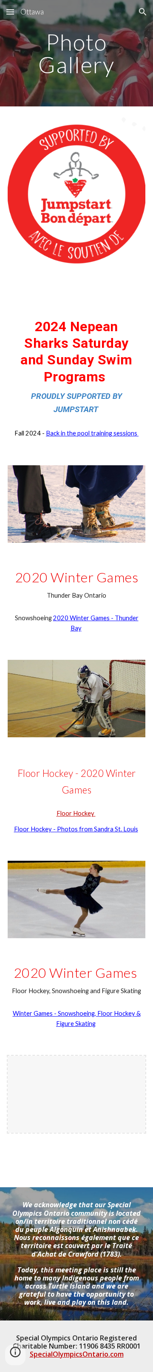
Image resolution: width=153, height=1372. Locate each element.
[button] (10, 11)
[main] (76, 53)
